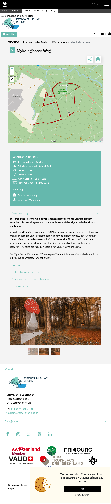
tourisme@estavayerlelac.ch (22, 412)
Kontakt (16, 265)
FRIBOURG (13, 42)
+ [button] (12, 68)
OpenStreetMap (96, 142)
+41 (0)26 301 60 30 (22, 408)
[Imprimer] (98, 59)
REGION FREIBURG (10, 10)
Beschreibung (20, 213)
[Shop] (109, 33)
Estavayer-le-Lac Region (35, 42)
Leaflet (86, 142)
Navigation (11, 421)
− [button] (12, 73)
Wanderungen (59, 42)
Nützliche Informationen (26, 272)
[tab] (55, 213)
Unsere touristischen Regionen (38, 10)
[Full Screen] (12, 79)
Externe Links (20, 286)
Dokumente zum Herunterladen (31, 279)
